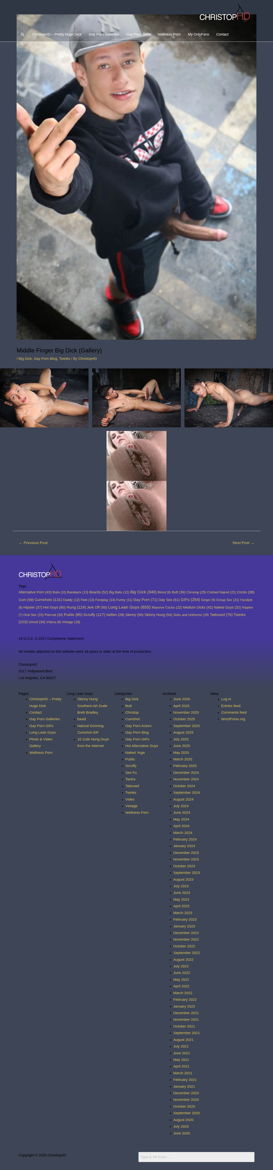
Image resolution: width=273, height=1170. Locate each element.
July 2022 (181, 966)
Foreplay (105, 600)
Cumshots (48, 600)
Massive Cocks (167, 607)
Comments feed (234, 712)
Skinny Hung (158, 615)
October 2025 (184, 719)
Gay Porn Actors (138, 726)
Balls (59, 592)
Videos (53, 622)
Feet (87, 600)
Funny (124, 600)
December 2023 (186, 853)
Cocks (245, 592)
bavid (81, 719)
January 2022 (184, 1006)
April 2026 (181, 706)
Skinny (134, 615)
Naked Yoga (135, 753)
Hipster (32, 607)
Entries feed (230, 706)
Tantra (130, 779)
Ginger (208, 600)
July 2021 (181, 1046)
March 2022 (182, 993)
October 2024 (184, 786)
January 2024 (184, 846)
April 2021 (181, 1066)
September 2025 (186, 726)
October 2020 (184, 1106)
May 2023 (181, 899)
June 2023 (181, 893)
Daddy (71, 600)
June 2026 (181, 699)
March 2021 (182, 1073)
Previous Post (33, 543)
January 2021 (184, 1086)
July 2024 (181, 806)
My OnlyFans (198, 34)
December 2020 (186, 1093)
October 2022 (184, 946)
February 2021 (185, 1080)
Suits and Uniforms (191, 615)
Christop (196, 592)
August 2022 (183, 960)
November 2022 (186, 939)
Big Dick (25, 359)
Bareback (77, 592)
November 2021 (186, 1020)
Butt (178, 592)
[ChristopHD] (226, 13)
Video (130, 799)
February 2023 (185, 919)
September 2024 (186, 793)
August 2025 (183, 732)
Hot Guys (54, 607)
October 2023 (184, 866)
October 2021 (184, 1026)
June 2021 (181, 1053)
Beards (98, 592)
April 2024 (181, 826)
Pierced (54, 615)
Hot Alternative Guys (141, 746)
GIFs (190, 599)
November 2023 (186, 859)
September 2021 (186, 1033)
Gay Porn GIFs (138, 34)
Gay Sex (169, 600)
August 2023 (183, 879)
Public (73, 615)
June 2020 (181, 1133)
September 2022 (186, 953)
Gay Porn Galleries (104, 34)
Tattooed (221, 615)
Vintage (71, 622)
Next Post (243, 543)
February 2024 (185, 839)
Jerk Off (97, 607)
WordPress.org (233, 719)
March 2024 (182, 833)
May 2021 (181, 1060)
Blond (164, 592)
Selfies (115, 615)
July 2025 (181, 739)
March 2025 (182, 759)
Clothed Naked (221, 592)
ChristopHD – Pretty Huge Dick (57, 34)
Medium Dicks (198, 607)
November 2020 (186, 1100)
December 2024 (186, 773)
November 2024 (186, 779)
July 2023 (181, 886)
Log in (226, 699)
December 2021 (186, 1013)
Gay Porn (145, 600)
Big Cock (143, 592)
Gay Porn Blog (45, 359)
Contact (222, 34)
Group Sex (227, 600)
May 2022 (181, 980)
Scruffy (94, 615)
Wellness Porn (169, 34)
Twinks (64, 359)
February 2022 (185, 1000)
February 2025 (185, 766)
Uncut (37, 622)
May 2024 (181, 819)
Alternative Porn (35, 592)
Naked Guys (227, 607)
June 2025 (181, 746)
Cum (26, 600)
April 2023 (181, 906)
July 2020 (181, 1126)
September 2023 (186, 873)
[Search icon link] (22, 34)
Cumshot (132, 719)
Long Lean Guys (129, 607)
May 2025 (181, 753)
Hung (76, 607)
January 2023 (184, 926)
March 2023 (182, 913)
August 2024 (183, 799)
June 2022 (181, 973)
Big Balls (119, 592)
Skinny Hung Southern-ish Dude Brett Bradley (92, 705)
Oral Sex (33, 615)
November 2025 (186, 712)
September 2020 (186, 1113)
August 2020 (183, 1120)
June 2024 (181, 813)
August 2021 (183, 1040)
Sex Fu (131, 773)
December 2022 (186, 933)
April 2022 (181, 986)
